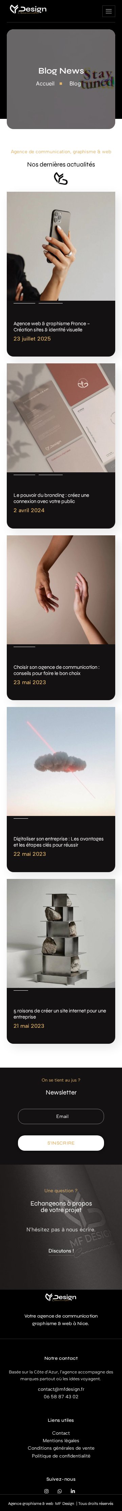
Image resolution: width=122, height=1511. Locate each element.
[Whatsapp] (60, 1491)
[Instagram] (46, 1491)
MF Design (64, 1503)
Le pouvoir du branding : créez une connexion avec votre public (51, 498)
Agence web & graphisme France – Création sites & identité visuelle (52, 326)
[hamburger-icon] (108, 11)
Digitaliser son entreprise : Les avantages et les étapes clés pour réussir (59, 842)
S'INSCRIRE (61, 1143)
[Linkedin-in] (72, 1491)
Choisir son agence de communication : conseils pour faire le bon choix (57, 670)
